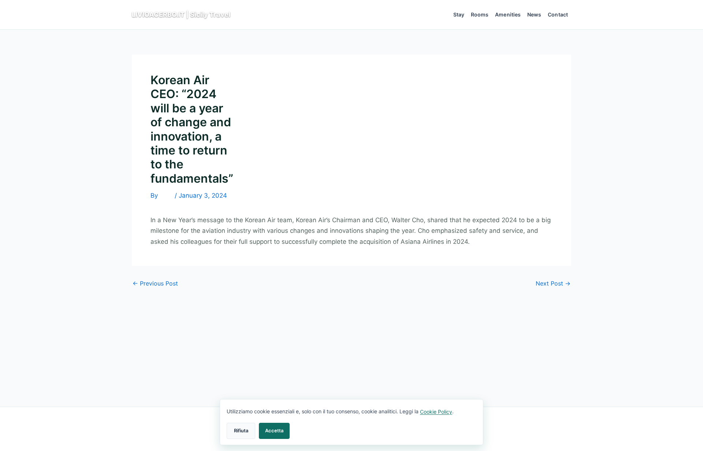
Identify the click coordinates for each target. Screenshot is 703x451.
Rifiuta (241, 430)
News (534, 14)
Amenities (508, 14)
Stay (459, 14)
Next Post (553, 283)
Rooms (480, 14)
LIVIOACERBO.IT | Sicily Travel (181, 14)
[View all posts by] (166, 195)
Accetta (274, 430)
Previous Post (155, 283)
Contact (558, 14)
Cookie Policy (436, 412)
